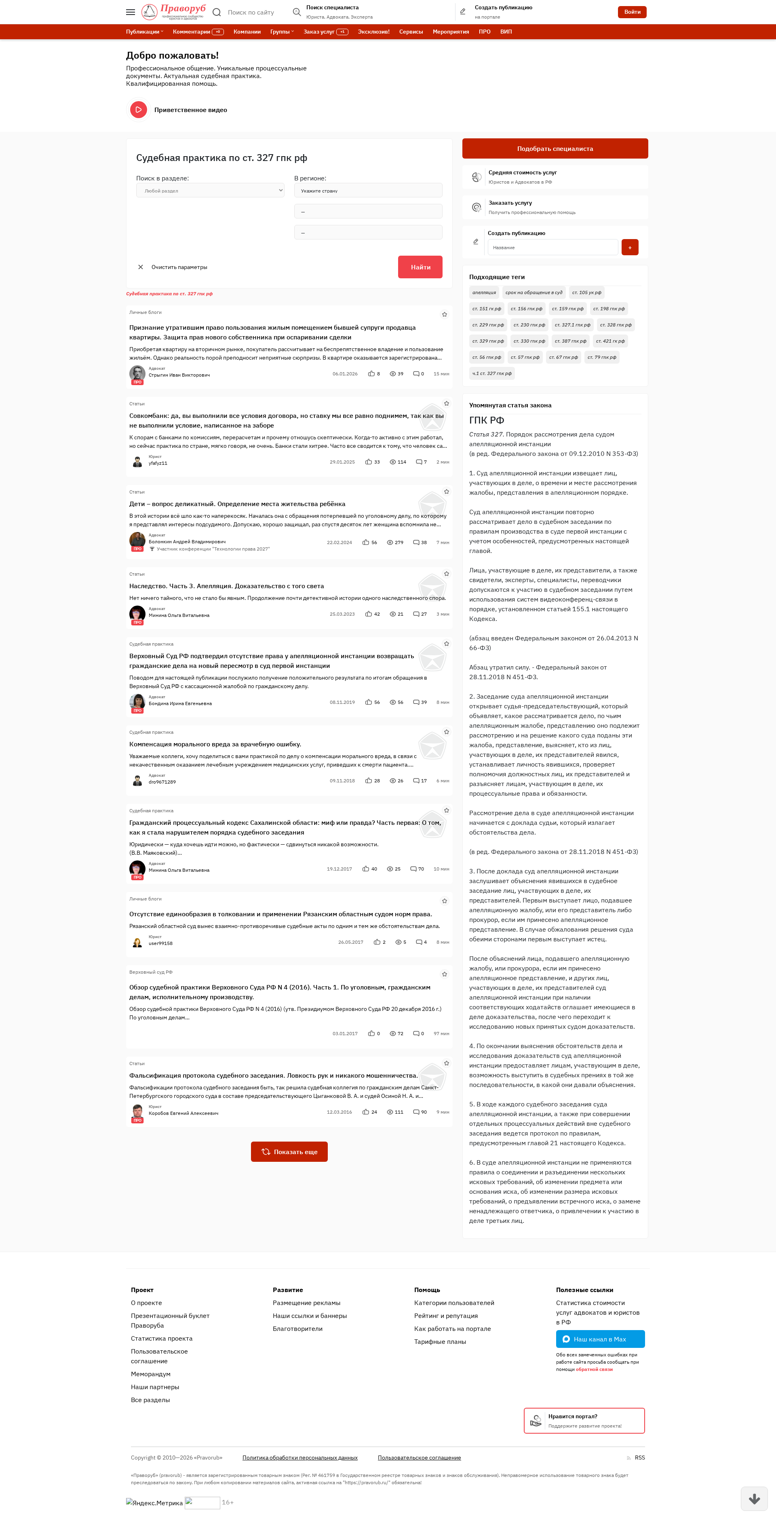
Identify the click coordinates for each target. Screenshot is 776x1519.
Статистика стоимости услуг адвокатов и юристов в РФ (598, 1312)
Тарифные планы (440, 1341)
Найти (421, 267)
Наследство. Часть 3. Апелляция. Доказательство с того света (226, 586)
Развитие (288, 1290)
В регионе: (310, 178)
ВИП (506, 31)
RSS (640, 1457)
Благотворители (298, 1328)
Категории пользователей (454, 1303)
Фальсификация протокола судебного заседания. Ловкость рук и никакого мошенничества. (273, 1075)
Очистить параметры (179, 267)
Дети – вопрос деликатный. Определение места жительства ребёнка (237, 504)
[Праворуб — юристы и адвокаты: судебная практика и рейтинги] (173, 12)
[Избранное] (444, 313)
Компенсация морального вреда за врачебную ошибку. (215, 744)
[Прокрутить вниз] (754, 1498)
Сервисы (411, 31)
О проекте (146, 1303)
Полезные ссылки (585, 1290)
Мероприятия (451, 31)
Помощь (427, 1290)
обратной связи (594, 1369)
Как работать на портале (452, 1328)
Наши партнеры (155, 1387)
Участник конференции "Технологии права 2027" (213, 549)
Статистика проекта (162, 1338)
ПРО (485, 31)
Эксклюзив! (374, 31)
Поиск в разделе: (162, 178)
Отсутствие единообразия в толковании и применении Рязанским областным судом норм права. (280, 914)
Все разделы (150, 1400)
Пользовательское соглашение (159, 1356)
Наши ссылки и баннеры (310, 1315)
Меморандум (151, 1374)
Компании (247, 31)
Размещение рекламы (307, 1303)
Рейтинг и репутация (446, 1315)
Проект (142, 1290)
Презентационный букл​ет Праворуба (170, 1320)
